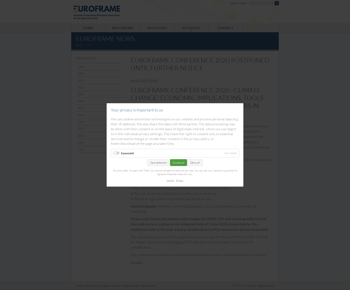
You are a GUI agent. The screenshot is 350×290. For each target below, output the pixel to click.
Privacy (179, 180)
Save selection (158, 163)
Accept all (178, 163)
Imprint (170, 180)
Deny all (195, 163)
